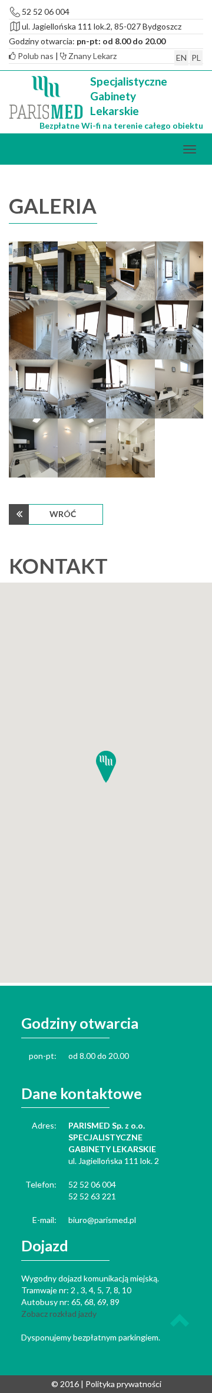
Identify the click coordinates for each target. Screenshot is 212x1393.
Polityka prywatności (123, 1384)
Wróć (62, 514)
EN (181, 58)
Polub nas (35, 56)
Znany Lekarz (92, 56)
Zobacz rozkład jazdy (59, 1314)
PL (196, 58)
